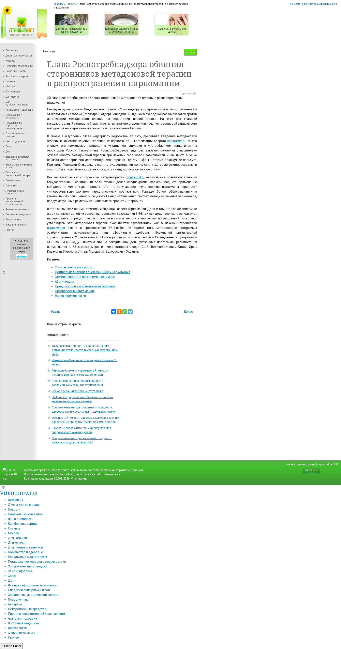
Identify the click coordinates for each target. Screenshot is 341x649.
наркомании (56, 228)
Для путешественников (17, 103)
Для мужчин (13, 96)
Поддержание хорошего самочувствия (14, 125)
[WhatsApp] (124, 311)
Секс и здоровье (15, 141)
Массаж (10, 86)
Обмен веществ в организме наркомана (85, 277)
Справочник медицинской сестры (18, 174)
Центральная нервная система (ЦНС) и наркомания (92, 272)
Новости (10, 60)
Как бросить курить (17, 76)
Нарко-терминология (70, 296)
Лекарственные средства (15, 192)
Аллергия (11, 185)
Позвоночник (13, 180)
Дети (8, 151)
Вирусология (13, 219)
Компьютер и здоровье (19, 109)
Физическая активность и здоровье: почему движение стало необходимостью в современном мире (84, 350)
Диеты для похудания (19, 55)
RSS (336, 464)
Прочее (10, 229)
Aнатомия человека (17, 209)
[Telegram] (130, 311)
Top (2, 487)
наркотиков (176, 141)
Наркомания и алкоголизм (14, 116)
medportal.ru (135, 177)
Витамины (12, 50)
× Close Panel (11, 646)
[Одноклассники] (119, 311)
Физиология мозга (16, 224)
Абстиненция (64, 281)
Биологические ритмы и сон (19, 166)
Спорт (9, 146)
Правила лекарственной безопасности (14, 201)
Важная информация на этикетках (18, 158)
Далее (188, 311)
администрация (311, 3)
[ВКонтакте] (113, 311)
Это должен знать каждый (16, 135)
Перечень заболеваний (19, 65)
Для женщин (13, 91)
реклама (295, 3)
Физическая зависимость (73, 267)
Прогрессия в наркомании (74, 291)
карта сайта (329, 3)
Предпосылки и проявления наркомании (85, 286)
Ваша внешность (16, 71)
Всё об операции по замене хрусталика (77, 391)
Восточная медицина (18, 214)
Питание (10, 81)
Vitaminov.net (19, 493)
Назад (55, 311)
